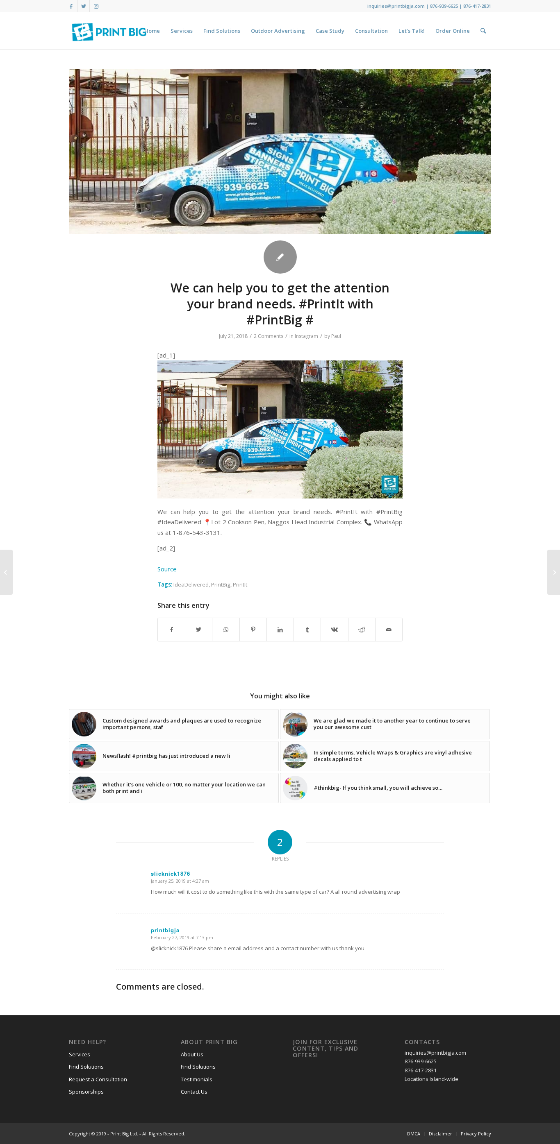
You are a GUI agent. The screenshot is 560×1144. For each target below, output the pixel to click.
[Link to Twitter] (83, 6)
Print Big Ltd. (124, 1133)
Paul (336, 336)
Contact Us (194, 1091)
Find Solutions (86, 1066)
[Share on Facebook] (171, 629)
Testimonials (196, 1079)
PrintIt (240, 584)
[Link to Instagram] (96, 6)
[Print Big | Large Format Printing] (109, 30)
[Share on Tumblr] (307, 629)
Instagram (306, 336)
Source (167, 569)
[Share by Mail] (389, 629)
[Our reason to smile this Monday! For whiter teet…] (553, 572)
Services (79, 1054)
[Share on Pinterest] (253, 629)
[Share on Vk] (334, 629)
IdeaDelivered (191, 584)
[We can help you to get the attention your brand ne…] (6, 572)
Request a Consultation (98, 1079)
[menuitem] (152, 30)
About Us (192, 1054)
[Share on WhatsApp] (225, 629)
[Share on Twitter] (198, 629)
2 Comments (268, 336)
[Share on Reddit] (361, 629)
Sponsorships (86, 1091)
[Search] (483, 30)
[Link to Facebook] (71, 6)
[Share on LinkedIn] (280, 629)
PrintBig (220, 584)
